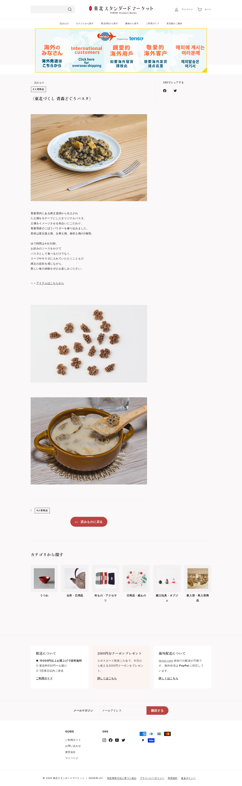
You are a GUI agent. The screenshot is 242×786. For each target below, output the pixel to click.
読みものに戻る (91, 522)
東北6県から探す (109, 23)
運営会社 (70, 751)
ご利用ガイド (152, 23)
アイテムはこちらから (50, 283)
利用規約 (173, 778)
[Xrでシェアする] (177, 90)
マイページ (71, 757)
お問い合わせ (73, 745)
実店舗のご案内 (174, 23)
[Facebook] (110, 740)
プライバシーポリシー (152, 778)
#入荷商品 (38, 89)
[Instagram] (104, 740)
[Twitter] (123, 740)
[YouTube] (117, 740)
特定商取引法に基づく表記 (121, 778)
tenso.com (166, 660)
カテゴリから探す (85, 23)
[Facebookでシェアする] (166, 90)
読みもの (64, 23)
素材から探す (132, 23)
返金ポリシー (188, 778)
